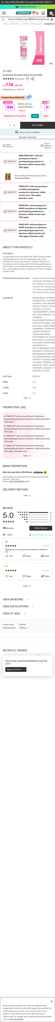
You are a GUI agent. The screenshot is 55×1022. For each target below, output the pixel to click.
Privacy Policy (16, 1019)
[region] (27, 1009)
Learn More (15, 479)
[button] (51, 13)
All (4, 535)
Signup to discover (14, 669)
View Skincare (13, 599)
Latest (9, 535)
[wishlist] (27, 79)
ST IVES (7, 71)
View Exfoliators (16, 606)
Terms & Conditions (22, 178)
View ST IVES (12, 613)
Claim (35, 116)
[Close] (52, 1001)
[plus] (14, 125)
